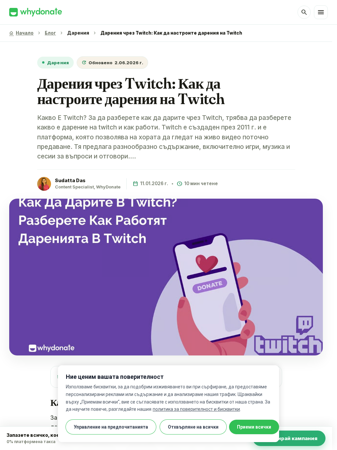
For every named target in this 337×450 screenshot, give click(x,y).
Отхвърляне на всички (193, 427)
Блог (50, 33)
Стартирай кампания (289, 438)
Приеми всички (254, 427)
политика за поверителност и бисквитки (196, 409)
